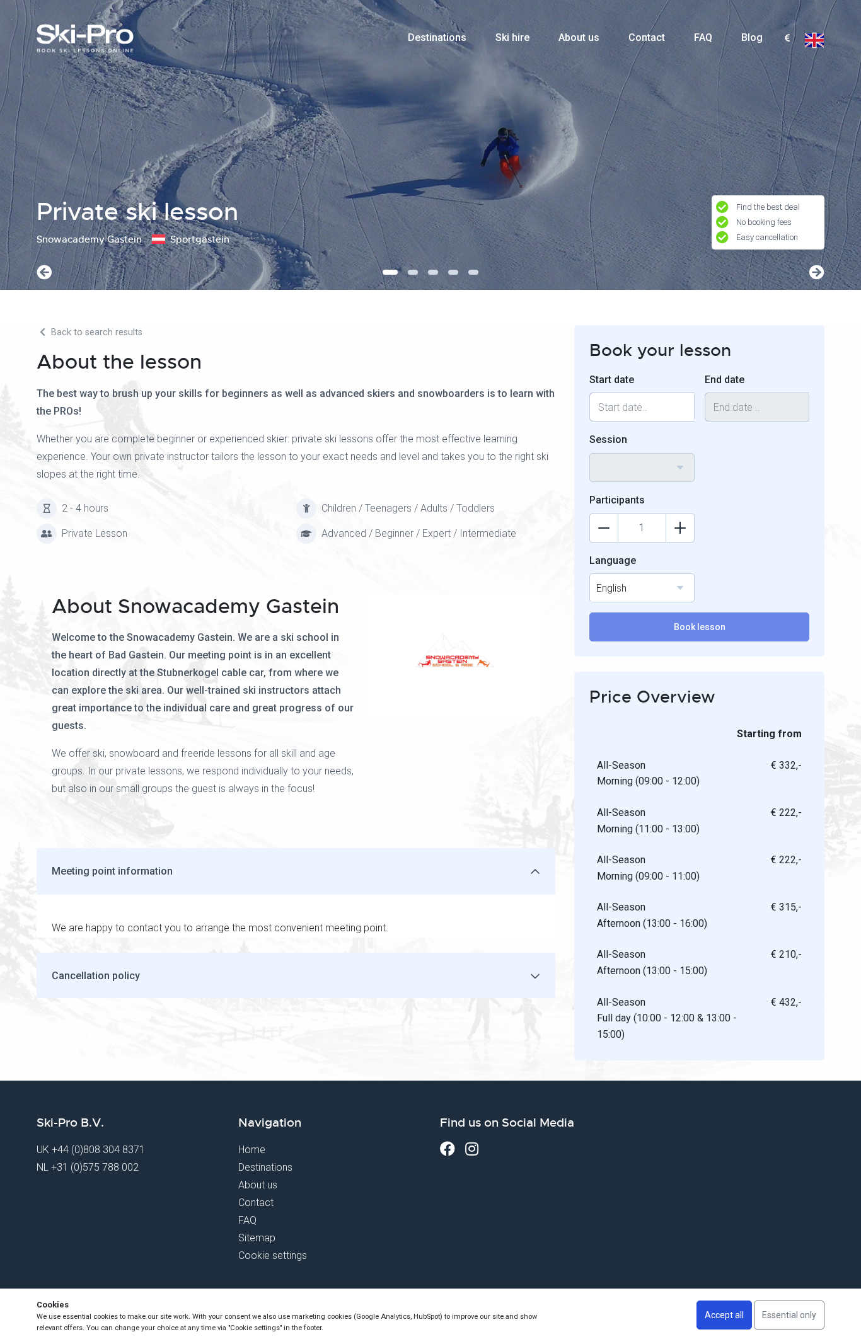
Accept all (724, 1315)
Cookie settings (272, 1255)
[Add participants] (680, 528)
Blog (752, 37)
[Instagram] (471, 1149)
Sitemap (256, 1238)
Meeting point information (112, 871)
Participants (617, 500)
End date (724, 380)
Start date (611, 380)
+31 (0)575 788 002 (95, 1167)
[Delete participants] (603, 528)
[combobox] (787, 38)
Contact (646, 37)
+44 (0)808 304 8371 (98, 1150)
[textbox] (787, 39)
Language (612, 560)
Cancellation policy (96, 976)
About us (578, 37)
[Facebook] (447, 1149)
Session (608, 439)
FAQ (703, 37)
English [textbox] (611, 588)
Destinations (437, 37)
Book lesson (699, 627)
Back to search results (95, 332)
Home (251, 1150)
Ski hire (512, 37)
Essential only (789, 1315)
